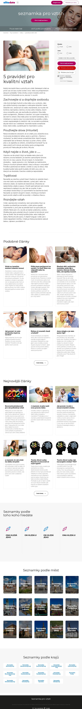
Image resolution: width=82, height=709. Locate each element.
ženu (70, 46)
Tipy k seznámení (14, 32)
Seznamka (5, 32)
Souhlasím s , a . (66, 77)
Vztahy (21, 32)
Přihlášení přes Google (67, 72)
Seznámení (19, 704)
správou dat (62, 77)
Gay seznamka (49, 704)
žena (70, 53)
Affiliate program (56, 704)
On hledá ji (32, 704)
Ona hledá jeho (26, 704)
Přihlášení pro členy (71, 2)
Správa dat (68, 704)
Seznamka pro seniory (40, 704)
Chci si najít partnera (41, 20)
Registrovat (57, 2)
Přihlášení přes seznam (67, 68)
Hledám (59, 44)
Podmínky (62, 704)
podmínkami (68, 75)
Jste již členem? (66, 81)
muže (61, 46)
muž (61, 53)
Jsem (59, 50)
